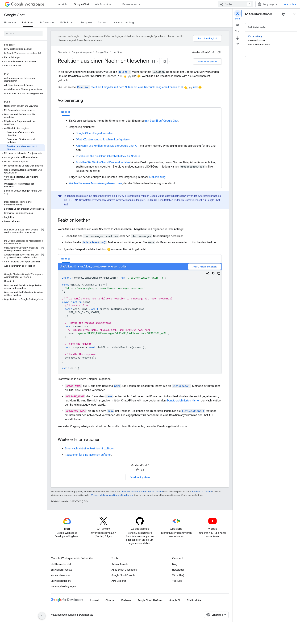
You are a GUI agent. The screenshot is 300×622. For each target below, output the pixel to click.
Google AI (174, 600)
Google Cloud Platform (150, 600)
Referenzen (47, 22)
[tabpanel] (140, 152)
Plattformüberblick (61, 564)
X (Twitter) (178, 575)
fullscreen (289, 14)
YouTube (177, 580)
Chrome (110, 600)
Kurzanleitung (157, 177)
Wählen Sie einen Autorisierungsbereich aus (95, 183)
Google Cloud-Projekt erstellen (94, 133)
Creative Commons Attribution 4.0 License (142, 491)
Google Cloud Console (123, 575)
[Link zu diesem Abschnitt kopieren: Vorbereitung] (86, 101)
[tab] (65, 112)
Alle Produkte (103, 4)
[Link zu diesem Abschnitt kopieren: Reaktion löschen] (93, 220)
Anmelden (290, 4)
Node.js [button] (65, 111)
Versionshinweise (60, 575)
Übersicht (62, 4)
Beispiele (86, 22)
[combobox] (235, 4)
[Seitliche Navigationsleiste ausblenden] (41, 615)
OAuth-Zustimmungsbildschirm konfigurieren (103, 139)
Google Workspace (81, 52)
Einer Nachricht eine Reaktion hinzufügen (89, 448)
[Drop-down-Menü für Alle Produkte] (115, 4)
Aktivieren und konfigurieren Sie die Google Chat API (107, 145)
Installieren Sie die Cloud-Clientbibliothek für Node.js (108, 156)
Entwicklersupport (61, 580)
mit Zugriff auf (154, 120)
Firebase (126, 600)
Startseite (62, 52)
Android (94, 600)
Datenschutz (86, 614)
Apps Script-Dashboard (124, 569)
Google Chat (81, 4)
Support (103, 22)
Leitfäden (27, 22)
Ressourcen (129, 4)
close (294, 14)
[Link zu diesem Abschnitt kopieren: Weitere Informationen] (103, 440)
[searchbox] (23, 33)
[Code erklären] (207, 273)
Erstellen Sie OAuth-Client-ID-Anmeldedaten (103, 162)
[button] (22, 57)
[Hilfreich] (213, 52)
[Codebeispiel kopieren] (219, 273)
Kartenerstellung (124, 22)
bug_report (283, 14)
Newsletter (178, 569)
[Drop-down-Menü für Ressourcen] (140, 4)
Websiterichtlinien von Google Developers (112, 495)
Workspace (34, 4)
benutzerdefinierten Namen (183, 400)
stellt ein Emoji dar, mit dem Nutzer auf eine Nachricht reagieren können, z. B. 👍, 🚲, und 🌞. (139, 87)
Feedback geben (207, 61)
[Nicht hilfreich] (219, 52)
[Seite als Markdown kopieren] (164, 61)
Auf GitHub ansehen (204, 266)
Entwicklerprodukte (61, 569)
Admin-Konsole (119, 564)
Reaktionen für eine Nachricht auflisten (88, 454)
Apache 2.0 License (202, 491)
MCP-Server (67, 22)
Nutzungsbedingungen (63, 586)
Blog (174, 564)
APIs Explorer (118, 580)
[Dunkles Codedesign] (213, 273)
